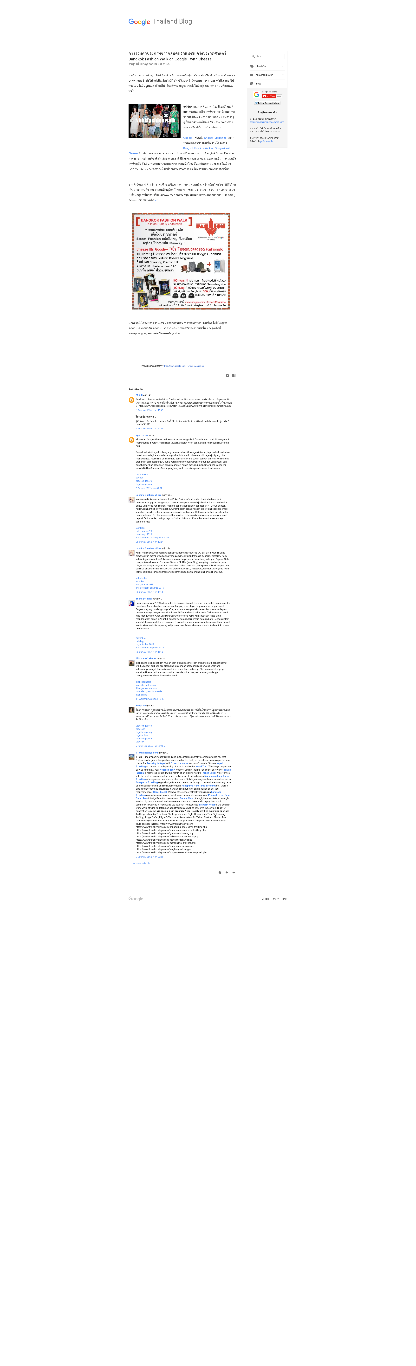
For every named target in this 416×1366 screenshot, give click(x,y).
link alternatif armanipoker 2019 (152, 537)
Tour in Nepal (187, 798)
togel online (142, 735)
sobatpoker (142, 578)
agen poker (142, 435)
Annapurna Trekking (147, 782)
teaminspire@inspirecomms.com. (267, 122)
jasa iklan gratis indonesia (149, 691)
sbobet (139, 477)
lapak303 (140, 528)
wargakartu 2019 (144, 584)
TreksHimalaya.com (147, 752)
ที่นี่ (157, 200)
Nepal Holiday (167, 769)
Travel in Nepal (207, 804)
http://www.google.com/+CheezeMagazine (184, 366)
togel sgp (140, 729)
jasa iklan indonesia (146, 685)
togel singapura (144, 484)
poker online (142, 474)
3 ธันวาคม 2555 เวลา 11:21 (149, 410)
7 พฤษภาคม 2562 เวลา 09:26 (150, 746)
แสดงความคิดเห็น (141, 863)
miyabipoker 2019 (145, 644)
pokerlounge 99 (144, 531)
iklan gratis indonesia (146, 688)
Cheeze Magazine (215, 137)
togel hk (140, 741)
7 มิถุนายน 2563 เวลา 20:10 (149, 857)
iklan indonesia (143, 682)
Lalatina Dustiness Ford (149, 495)
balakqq (140, 641)
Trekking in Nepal (156, 763)
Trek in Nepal (208, 773)
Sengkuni (141, 705)
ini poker (140, 581)
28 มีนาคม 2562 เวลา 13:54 (149, 542)
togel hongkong (144, 732)
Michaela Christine (146, 658)
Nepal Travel (160, 792)
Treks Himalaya (179, 763)
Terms (284, 899)
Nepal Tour (202, 766)
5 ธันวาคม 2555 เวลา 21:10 (149, 428)
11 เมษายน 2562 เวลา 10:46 (150, 699)
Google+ (188, 137)
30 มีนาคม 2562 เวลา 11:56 (149, 592)
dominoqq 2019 (144, 534)
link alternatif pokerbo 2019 (150, 587)
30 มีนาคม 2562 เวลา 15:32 (149, 652)
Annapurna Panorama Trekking (199, 785)
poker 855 (141, 638)
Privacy (275, 899)
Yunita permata (144, 598)
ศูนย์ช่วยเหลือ (266, 141)
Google (265, 899)
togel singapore (144, 481)
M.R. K (139, 395)
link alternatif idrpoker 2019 (150, 647)
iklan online (141, 694)
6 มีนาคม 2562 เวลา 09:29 (149, 488)
